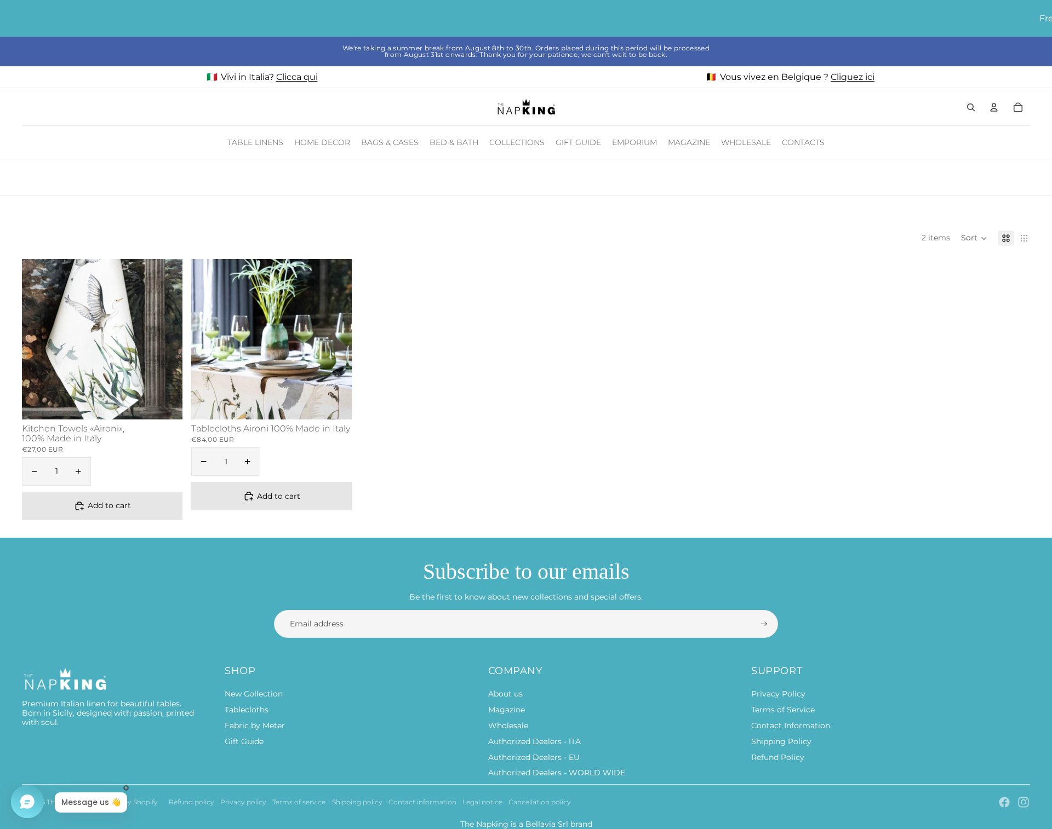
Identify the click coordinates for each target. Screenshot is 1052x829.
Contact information (422, 802)
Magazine (506, 710)
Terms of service (298, 802)
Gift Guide (244, 741)
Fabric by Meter (255, 725)
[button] (974, 238)
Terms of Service (783, 710)
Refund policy (191, 802)
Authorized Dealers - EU (534, 757)
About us (505, 694)
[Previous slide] (38, 339)
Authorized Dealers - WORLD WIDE (556, 773)
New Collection (254, 694)
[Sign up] (764, 624)
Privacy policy (243, 802)
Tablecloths (246, 710)
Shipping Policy (781, 741)
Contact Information (790, 725)
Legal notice (482, 802)
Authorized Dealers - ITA (534, 741)
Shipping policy (357, 802)
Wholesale (508, 725)
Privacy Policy (778, 694)
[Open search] (971, 107)
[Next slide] (166, 339)
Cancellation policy (539, 802)
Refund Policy (777, 757)
